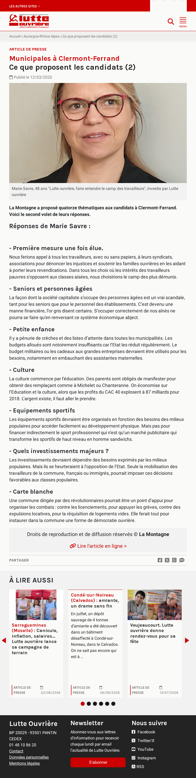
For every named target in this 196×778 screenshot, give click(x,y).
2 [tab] (89, 704)
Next (188, 640)
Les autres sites (23, 6)
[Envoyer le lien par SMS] (181, 560)
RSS (140, 766)
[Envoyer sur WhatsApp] (174, 560)
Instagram (146, 758)
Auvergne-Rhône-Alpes (41, 36)
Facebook (146, 732)
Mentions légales (24, 763)
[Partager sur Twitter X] (167, 560)
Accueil (14, 36)
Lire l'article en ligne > (101, 546)
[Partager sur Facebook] (160, 560)
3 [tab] (95, 704)
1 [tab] (83, 704)
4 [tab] (101, 704)
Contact (16, 751)
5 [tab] (107, 704)
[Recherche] (171, 21)
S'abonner (98, 762)
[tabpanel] (36, 644)
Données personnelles (29, 757)
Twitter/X (145, 740)
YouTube (145, 749)
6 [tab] (113, 704)
